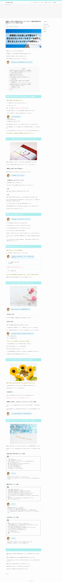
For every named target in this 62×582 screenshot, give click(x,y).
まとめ (11, 89)
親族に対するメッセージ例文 (16, 86)
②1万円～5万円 (14, 79)
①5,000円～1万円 (14, 78)
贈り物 (45, 31)
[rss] (54, 0)
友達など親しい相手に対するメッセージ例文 (18, 85)
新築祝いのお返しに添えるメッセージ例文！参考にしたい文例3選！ (20, 84)
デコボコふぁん (9, 2)
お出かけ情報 (46, 24)
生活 (7, 24)
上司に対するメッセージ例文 (16, 87)
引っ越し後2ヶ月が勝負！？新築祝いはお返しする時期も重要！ (20, 80)
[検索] (55, 0)
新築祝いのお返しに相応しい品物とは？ (16, 74)
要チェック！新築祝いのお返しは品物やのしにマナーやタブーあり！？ (21, 71)
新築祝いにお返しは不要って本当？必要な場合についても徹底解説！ (20, 70)
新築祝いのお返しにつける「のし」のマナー (17, 75)
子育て (45, 27)
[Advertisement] (31, 11)
